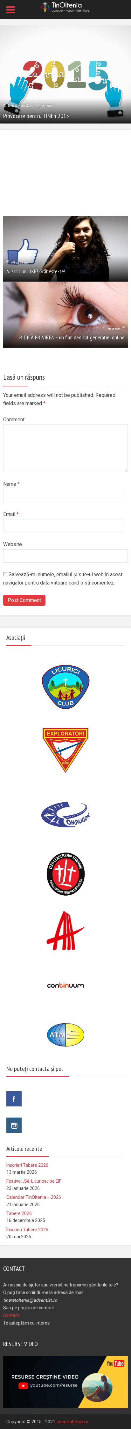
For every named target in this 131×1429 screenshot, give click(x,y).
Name (11, 484)
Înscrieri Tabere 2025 (27, 1229)
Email (11, 514)
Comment (13, 420)
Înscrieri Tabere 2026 (27, 1165)
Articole (47, 105)
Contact (11, 1315)
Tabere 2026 (19, 1213)
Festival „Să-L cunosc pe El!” (34, 1181)
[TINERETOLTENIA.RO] (65, 6)
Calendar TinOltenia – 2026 (33, 1197)
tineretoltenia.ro (72, 1421)
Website (12, 544)
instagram (14, 1125)
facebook (14, 1098)
